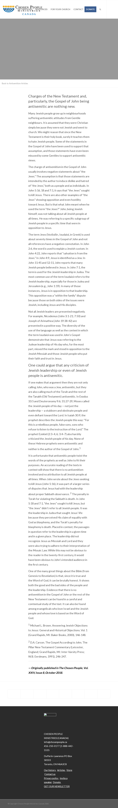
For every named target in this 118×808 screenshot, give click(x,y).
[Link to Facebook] (8, 27)
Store (69, 770)
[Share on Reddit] (91, 694)
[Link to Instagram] (17, 27)
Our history (50, 770)
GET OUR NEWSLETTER (57, 786)
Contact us (49, 774)
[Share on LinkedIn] (52, 694)
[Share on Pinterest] (40, 694)
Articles (61, 770)
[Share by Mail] (104, 694)
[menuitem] (9, 9)
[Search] (100, 9)
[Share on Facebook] (14, 694)
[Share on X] (27, 694)
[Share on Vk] (78, 694)
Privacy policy (51, 778)
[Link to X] (3, 27)
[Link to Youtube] (12, 27)
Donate (57, 782)
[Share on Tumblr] (65, 694)
